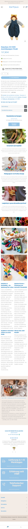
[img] (14, 433)
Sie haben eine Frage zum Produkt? (9, 102)
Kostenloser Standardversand (11, 1)
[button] (13, 452)
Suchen (14, 519)
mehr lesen (13, 92)
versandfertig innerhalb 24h (14, 3)
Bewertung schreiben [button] (14, 124)
